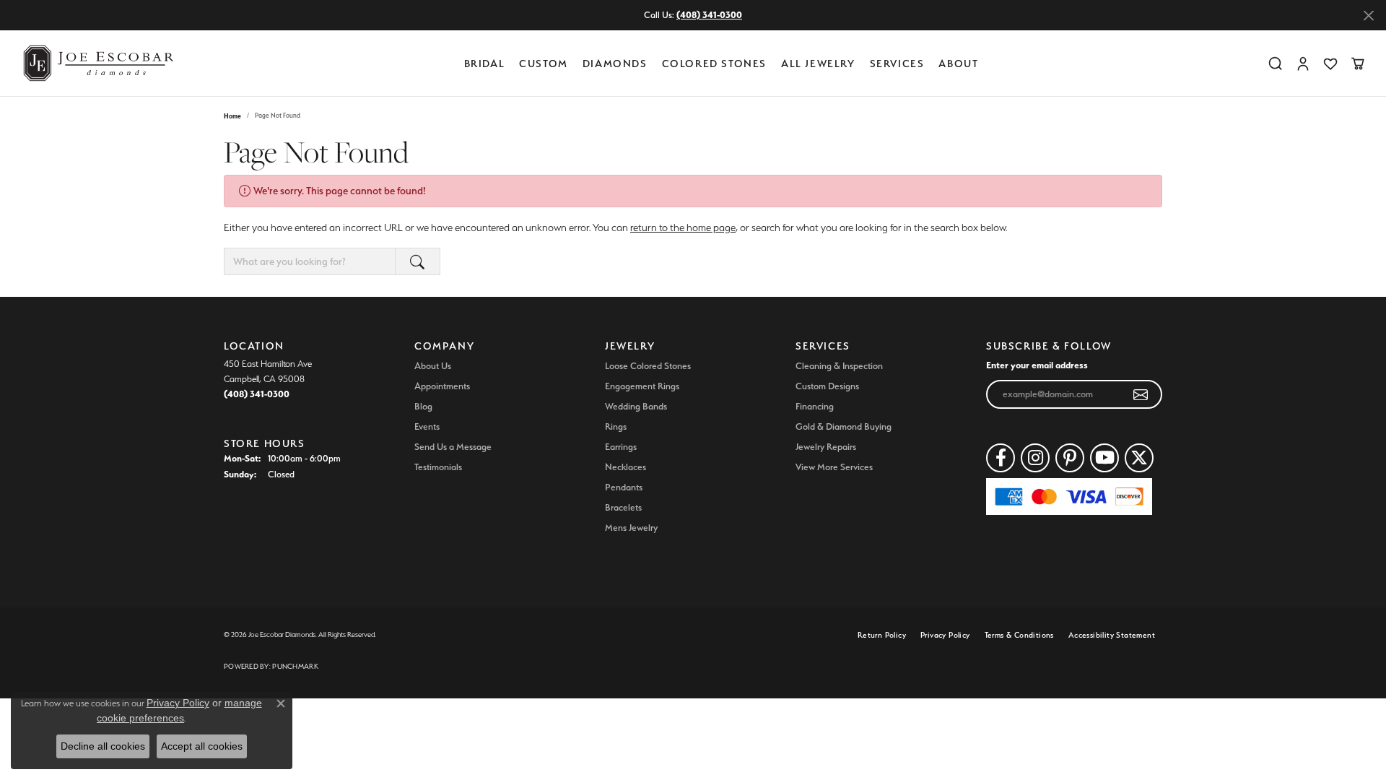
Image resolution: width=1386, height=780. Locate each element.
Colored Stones (714, 63)
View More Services (834, 467)
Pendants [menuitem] (623, 487)
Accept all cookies (202, 746)
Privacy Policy (945, 635)
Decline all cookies (103, 746)
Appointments (442, 386)
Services (897, 63)
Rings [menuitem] (616, 426)
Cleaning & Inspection (839, 365)
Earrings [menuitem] (621, 446)
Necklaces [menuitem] (625, 467)
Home (232, 116)
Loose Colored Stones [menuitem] (648, 365)
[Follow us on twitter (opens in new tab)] (1139, 457)
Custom (543, 63)
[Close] (1368, 15)
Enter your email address (1037, 364)
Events (427, 426)
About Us (432, 365)
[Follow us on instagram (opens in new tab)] (1035, 457)
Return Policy (882, 635)
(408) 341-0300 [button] (709, 14)
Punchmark (295, 666)
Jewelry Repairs (826, 446)
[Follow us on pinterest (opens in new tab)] (1069, 457)
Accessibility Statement (1111, 635)
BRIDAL (484, 63)
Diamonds (615, 63)
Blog (423, 406)
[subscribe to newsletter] (1141, 394)
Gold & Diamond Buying (844, 426)
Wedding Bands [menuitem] (636, 406)
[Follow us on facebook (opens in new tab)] (1000, 457)
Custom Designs (827, 386)
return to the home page (683, 227)
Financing (815, 406)
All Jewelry (818, 63)
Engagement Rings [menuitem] (642, 386)
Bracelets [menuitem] (623, 507)
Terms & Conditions (1019, 635)
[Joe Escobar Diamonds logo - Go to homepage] (97, 63)
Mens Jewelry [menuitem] (631, 527)
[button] (1275, 63)
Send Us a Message (453, 446)
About (958, 63)
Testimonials (438, 467)
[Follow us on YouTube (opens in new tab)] (1104, 457)
